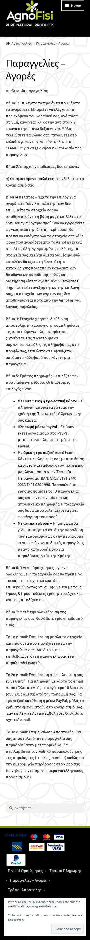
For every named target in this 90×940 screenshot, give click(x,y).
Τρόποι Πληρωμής (65, 870)
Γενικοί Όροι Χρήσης (25, 870)
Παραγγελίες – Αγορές (28, 880)
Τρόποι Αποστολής (25, 889)
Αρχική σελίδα (22, 43)
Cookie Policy (16, 920)
